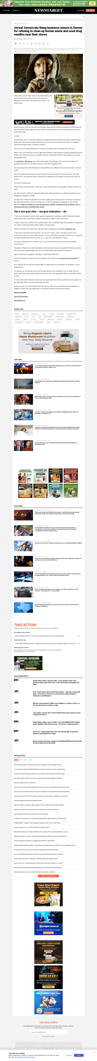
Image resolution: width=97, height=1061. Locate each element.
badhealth (24, 48)
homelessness (18, 50)
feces (70, 48)
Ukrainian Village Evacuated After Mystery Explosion (28, 800)
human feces (26, 50)
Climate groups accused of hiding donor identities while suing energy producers (36, 858)
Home (15, 23)
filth (73, 48)
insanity (32, 50)
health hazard (78, 48)
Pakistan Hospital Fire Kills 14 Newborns (25, 782)
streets (29, 51)
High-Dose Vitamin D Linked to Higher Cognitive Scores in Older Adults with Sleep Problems (39, 805)
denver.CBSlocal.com (21, 296)
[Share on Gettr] (44, 43)
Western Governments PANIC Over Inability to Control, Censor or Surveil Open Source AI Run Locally (56, 704)
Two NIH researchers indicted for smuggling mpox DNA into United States (34, 840)
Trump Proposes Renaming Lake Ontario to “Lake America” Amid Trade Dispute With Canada (39, 773)
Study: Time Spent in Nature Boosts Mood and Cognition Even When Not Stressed (36, 809)
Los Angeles (62, 50)
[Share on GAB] (32, 43)
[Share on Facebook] (20, 43)
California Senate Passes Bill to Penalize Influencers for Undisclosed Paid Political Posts (38, 867)
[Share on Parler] (36, 43)
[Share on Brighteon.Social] (16, 43)
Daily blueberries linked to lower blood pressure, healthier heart (31, 814)
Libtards (57, 50)
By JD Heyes (18, 39)
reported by (24, 161)
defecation (45, 48)
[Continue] (65, 1032)
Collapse (40, 48)
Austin (19, 48)
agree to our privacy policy (26, 1057)
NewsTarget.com (19, 300)
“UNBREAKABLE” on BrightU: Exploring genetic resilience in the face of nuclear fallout (37, 823)
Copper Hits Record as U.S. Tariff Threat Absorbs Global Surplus (31, 827)
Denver (66, 48)
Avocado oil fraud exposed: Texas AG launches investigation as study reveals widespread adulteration (42, 791)
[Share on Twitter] (24, 43)
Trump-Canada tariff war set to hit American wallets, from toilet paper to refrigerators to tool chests (41, 796)
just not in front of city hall (68, 258)
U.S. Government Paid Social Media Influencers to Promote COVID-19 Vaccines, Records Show (39, 769)
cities (35, 48)
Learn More (69, 1055)
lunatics (68, 50)
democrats (61, 48)
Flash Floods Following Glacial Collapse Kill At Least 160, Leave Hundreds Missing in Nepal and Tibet (41, 787)
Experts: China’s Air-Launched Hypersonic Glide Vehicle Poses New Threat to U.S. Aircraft (38, 863)
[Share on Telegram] (28, 43)
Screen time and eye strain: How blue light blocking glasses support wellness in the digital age (40, 818)
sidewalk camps (22, 51)
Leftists (46, 50)
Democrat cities (53, 48)
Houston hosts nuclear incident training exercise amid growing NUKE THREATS (58, 543)
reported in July (70, 229)
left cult (41, 50)
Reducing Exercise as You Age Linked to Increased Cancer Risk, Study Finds (34, 872)
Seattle (16, 51)
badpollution (30, 48)
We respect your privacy (49, 1036)
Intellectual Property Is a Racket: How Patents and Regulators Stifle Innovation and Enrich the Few (40, 836)
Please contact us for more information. (24, 651)
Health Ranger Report (21, 676)
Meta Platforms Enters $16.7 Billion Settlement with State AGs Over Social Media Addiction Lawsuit (41, 831)
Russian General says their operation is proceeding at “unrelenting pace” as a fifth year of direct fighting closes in (45, 845)
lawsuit (37, 50)
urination (34, 51)
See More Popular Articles (48, 876)
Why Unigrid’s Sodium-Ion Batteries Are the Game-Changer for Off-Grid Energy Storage (37, 764)
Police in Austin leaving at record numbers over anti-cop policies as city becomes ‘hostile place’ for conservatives (56, 590)
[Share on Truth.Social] (40, 43)
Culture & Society (23, 23)
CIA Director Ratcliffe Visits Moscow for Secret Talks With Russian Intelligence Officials (37, 778)
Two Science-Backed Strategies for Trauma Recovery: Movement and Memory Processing (38, 854)
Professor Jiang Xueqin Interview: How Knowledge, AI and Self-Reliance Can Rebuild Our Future (55, 733)
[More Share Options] (48, 43)
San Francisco (75, 50)
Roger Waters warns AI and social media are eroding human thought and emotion (36, 849)
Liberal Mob (51, 50)
